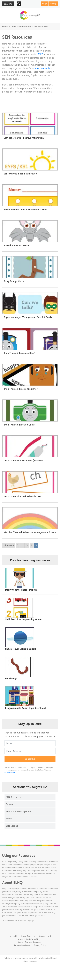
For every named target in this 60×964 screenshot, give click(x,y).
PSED (40, 54)
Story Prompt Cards (14, 281)
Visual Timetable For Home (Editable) (24, 460)
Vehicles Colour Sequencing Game (23, 619)
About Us (13, 936)
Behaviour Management (19, 811)
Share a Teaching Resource (29, 942)
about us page (27, 921)
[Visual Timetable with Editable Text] (30, 482)
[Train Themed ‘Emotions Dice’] (30, 339)
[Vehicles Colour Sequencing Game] (29, 608)
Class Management (21, 26)
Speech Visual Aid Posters (17, 245)
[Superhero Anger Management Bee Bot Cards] (30, 303)
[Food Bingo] (29, 667)
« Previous (8, 545)
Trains (9, 818)
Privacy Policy (40, 945)
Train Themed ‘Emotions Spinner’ (21, 388)
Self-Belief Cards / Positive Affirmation (24, 137)
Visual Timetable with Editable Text (22, 496)
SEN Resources (13, 797)
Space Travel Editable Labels (20, 649)
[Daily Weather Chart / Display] (29, 578)
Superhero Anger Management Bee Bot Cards (28, 317)
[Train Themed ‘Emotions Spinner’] (30, 375)
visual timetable (41, 68)
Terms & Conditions (22, 945)
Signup (53, 3)
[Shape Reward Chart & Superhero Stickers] (30, 195)
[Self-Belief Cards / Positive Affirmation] (30, 124)
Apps (20, 939)
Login (44, 3)
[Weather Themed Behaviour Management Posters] (30, 518)
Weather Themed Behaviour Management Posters (30, 532)
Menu (9, 3)
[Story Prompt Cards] (30, 267)
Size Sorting (12, 825)
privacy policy (10, 772)
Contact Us (44, 936)
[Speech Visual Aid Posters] (30, 231)
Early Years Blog (33, 939)
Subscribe (30, 758)
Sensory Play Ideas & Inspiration (20, 173)
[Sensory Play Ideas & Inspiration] (30, 160)
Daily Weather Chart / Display (21, 589)
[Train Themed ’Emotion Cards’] (30, 411)
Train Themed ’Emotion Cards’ (19, 424)
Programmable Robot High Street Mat (25, 708)
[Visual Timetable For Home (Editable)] (30, 446)
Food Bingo (11, 678)
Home (5, 26)
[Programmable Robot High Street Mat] (29, 696)
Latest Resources (28, 936)
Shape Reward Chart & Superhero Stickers (25, 209)
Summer (10, 804)
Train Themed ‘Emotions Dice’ (19, 353)
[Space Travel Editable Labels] (29, 637)
